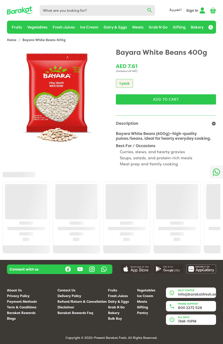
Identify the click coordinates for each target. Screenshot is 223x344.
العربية (175, 10)
